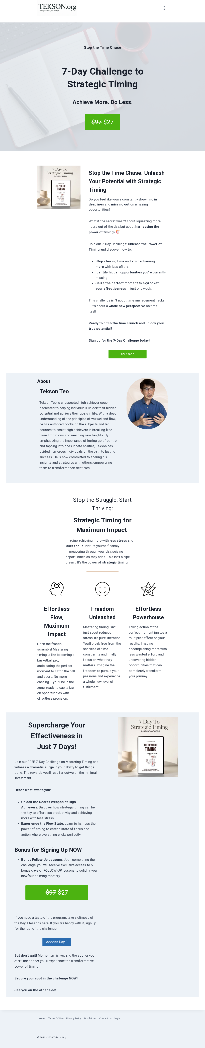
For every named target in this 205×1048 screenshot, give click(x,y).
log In (118, 1018)
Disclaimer (90, 1018)
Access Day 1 (57, 942)
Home (42, 1018)
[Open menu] (164, 8)
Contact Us (105, 1018)
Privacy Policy (73, 1018)
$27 (127, 354)
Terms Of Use (55, 1018)
